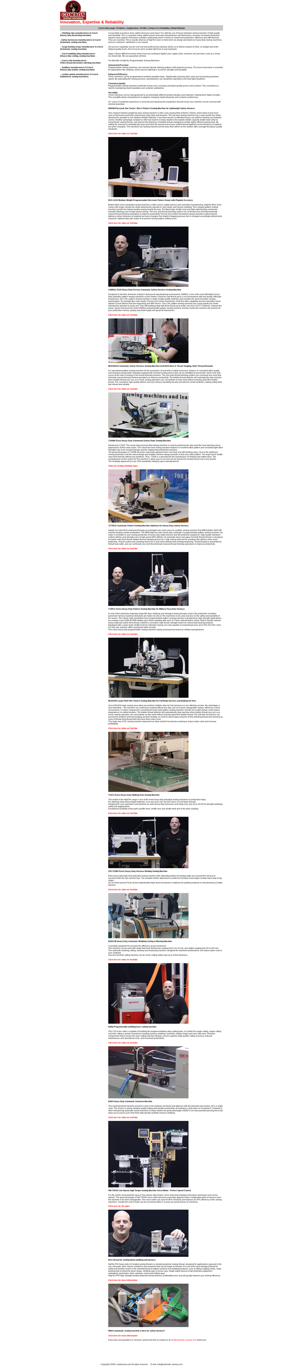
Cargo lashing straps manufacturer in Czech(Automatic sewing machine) (81, 48)
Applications (133, 28)
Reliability (165, 28)
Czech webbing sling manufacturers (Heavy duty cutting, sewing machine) (77, 55)
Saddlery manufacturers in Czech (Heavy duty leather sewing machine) (77, 68)
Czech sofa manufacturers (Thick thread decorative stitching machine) (80, 61)
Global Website (178, 28)
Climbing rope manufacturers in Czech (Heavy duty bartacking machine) (79, 34)
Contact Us (153, 28)
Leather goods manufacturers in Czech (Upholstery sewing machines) (79, 75)
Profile (144, 28)
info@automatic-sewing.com (183, 1340)
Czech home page (106, 28)
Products (121, 28)
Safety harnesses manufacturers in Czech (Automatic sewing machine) (80, 41)
